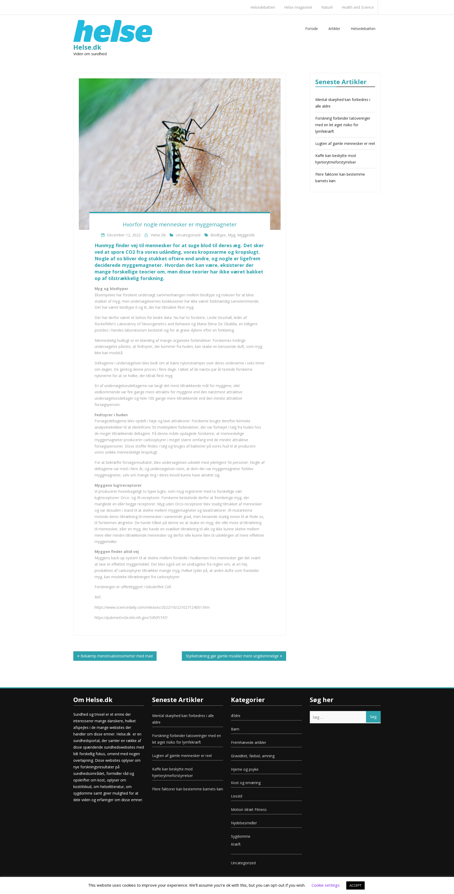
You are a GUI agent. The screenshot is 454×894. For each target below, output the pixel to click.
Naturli (327, 7)
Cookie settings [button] (326, 885)
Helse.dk (87, 47)
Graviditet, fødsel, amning (253, 755)
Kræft (236, 844)
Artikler (334, 28)
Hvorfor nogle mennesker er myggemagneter (180, 224)
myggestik (246, 234)
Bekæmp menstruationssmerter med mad (117, 655)
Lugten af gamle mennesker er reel (345, 143)
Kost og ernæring (246, 782)
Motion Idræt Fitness (249, 809)
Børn (235, 729)
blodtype (218, 234)
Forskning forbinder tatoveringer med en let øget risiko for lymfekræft (342, 125)
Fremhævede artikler (248, 742)
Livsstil (236, 796)
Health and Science (358, 7)
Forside (311, 28)
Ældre (235, 715)
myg (231, 234)
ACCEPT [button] (355, 885)
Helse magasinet (298, 7)
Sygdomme (240, 836)
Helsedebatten (262, 7)
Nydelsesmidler (244, 822)
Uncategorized (188, 234)
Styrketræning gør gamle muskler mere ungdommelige (232, 655)
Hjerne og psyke (245, 769)
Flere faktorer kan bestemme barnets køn (187, 788)
